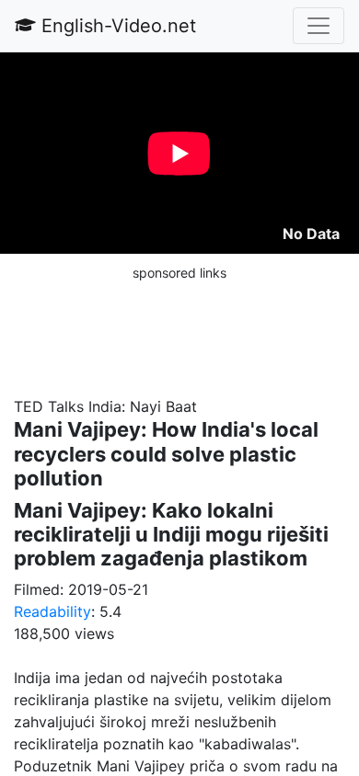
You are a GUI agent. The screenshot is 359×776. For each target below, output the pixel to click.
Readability (52, 611)
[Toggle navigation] (318, 25)
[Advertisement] (179, 329)
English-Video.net (116, 26)
